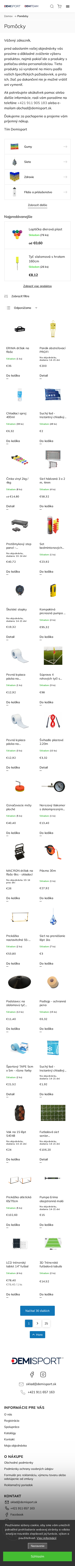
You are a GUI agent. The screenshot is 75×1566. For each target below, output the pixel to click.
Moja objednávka (15, 1445)
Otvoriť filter (17, 296)
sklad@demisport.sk (41, 1384)
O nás (8, 1414)
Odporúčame (22, 308)
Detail (44, 375)
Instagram (43, 1374)
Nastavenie (37, 1546)
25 (46, 1323)
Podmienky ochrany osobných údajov (28, 1469)
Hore (39, 1334)
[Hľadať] (52, 6)
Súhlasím (37, 1556)
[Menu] (68, 6)
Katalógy (10, 1433)
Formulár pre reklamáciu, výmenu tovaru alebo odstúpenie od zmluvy (35, 1477)
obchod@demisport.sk (33, 108)
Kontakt (9, 1439)
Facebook (32, 1374)
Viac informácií (46, 1538)
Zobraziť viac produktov (37, 286)
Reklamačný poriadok (18, 1485)
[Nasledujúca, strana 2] (37, 1323)
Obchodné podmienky (18, 1462)
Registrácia (11, 1420)
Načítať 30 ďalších (37, 1310)
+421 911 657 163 (41, 1392)
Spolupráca (11, 1427)
